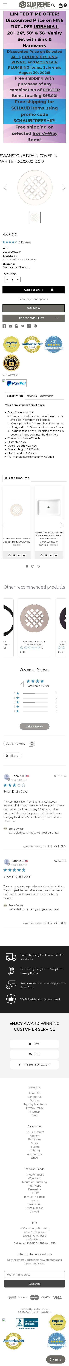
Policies (34, 1100)
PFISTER (51, 89)
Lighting (34, 1150)
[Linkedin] (29, 326)
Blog (35, 1115)
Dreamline (34, 1189)
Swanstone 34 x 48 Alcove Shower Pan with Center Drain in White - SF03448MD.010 (49, 537)
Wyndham (34, 1178)
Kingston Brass (34, 1174)
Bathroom (34, 1139)
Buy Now (33, 308)
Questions (46, 396)
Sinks (34, 1143)
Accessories (34, 1154)
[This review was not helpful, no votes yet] (62, 846)
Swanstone (34, 1204)
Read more (10, 821)
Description (15, 396)
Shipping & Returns (35, 1104)
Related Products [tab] (16, 478)
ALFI (15, 57)
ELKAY (34, 1193)
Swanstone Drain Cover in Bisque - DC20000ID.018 (17, 540)
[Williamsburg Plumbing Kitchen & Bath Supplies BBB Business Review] (27, 1322)
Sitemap (34, 1111)
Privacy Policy (34, 1108)
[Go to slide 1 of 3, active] (27, 566)
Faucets (34, 1146)
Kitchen (34, 1135)
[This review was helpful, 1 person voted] (55, 846)
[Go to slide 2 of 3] (32, 566)
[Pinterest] (35, 326)
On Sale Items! (34, 1132)
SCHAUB (20, 108)
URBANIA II (46, 26)
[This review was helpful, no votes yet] (55, 923)
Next (62, 524)
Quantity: (10, 273)
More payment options (33, 299)
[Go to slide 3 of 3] (38, 566)
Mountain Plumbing (34, 1182)
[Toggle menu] (5, 5)
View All (34, 1211)
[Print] (16, 326)
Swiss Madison (35, 1208)
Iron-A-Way (45, 133)
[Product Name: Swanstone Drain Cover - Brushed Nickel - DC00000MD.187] (34, 627)
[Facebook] (4, 326)
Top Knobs (34, 1185)
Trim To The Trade (34, 1196)
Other (34, 1158)
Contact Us (34, 1096)
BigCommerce (40, 1309)
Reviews (32, 396)
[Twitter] (23, 326)
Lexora (34, 1200)
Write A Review (35, 726)
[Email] (10, 326)
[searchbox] (16, 744)
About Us (34, 1093)
